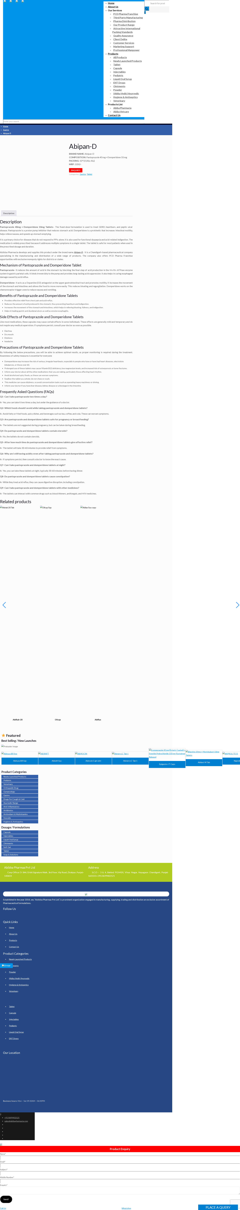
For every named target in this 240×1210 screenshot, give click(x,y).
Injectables (8, 836)
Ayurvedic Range (10, 803)
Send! (6, 1199)
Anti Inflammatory (11, 806)
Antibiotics (8, 810)
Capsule (7, 832)
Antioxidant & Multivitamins (15, 814)
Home (5, 126)
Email (2, 1161)
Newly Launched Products (14, 776)
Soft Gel (7, 847)
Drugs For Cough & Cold (13, 799)
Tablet (89, 174)
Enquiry (4, 1185)
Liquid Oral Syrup (10, 839)
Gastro (6, 130)
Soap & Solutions (10, 854)
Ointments (8, 843)
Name (3, 1154)
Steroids (7, 818)
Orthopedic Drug (10, 788)
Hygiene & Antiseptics (13, 821)
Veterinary (8, 784)
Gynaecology (9, 791)
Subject (4, 1169)
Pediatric (7, 780)
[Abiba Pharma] (16, 4)
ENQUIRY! (75, 170)
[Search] (146, 8)
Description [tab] (8, 213)
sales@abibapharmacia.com (16, 1121)
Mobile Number (7, 1177)
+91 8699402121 (11, 1117)
